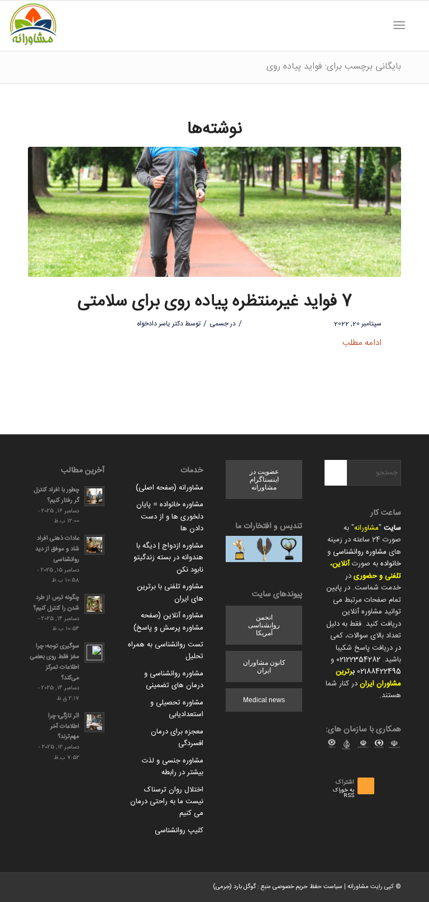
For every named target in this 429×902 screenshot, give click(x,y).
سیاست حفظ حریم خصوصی (307, 887)
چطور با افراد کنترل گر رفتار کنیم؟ (56, 495)
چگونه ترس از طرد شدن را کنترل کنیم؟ (56, 602)
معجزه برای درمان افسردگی (177, 738)
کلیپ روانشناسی (179, 830)
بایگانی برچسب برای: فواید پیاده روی (333, 66)
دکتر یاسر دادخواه (160, 323)
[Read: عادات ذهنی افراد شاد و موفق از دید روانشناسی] (94, 545)
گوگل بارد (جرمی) (234, 887)
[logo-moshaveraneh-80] (33, 26)
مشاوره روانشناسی (360, 552)
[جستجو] (415, 26)
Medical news (264, 700)
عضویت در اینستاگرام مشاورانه (264, 479)
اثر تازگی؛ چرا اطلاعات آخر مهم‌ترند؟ (63, 726)
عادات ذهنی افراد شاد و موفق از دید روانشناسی (57, 549)
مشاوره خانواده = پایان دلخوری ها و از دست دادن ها (169, 516)
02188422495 (379, 671)
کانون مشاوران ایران (264, 666)
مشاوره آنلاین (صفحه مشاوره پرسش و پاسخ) (168, 622)
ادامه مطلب (362, 343)
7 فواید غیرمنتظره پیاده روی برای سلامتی (215, 301)
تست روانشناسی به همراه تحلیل (165, 651)
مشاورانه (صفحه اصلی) (169, 488)
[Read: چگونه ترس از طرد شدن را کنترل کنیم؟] (94, 604)
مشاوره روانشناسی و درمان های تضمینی (173, 680)
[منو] (401, 26)
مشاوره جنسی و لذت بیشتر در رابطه (172, 767)
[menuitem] (415, 26)
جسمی (218, 323)
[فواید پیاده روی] (214, 212)
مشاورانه (366, 528)
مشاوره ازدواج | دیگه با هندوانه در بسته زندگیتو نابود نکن (168, 558)
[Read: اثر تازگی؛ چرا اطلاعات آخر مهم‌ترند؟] (94, 722)
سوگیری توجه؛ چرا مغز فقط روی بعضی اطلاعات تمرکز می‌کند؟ (54, 662)
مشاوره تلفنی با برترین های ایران (170, 592)
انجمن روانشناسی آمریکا (264, 625)
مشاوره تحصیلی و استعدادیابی (176, 709)
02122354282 (358, 660)
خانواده (390, 564)
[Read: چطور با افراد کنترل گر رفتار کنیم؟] (94, 496)
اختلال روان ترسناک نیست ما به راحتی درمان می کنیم (166, 802)
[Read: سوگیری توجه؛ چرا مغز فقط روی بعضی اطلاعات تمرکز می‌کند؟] (94, 652)
